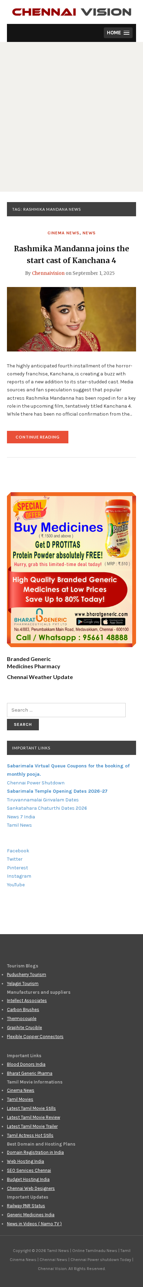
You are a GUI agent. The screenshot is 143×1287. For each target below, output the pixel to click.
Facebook (18, 851)
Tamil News (19, 825)
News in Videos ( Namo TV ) (34, 1223)
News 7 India (21, 817)
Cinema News (63, 233)
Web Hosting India (25, 1161)
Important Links (31, 748)
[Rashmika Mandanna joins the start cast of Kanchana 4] (71, 318)
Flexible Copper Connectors (35, 1036)
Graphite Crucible (24, 1027)
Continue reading (42, 439)
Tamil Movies (20, 1099)
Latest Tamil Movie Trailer (32, 1126)
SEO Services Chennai (29, 1170)
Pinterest (17, 868)
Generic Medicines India (30, 1214)
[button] (118, 32)
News (89, 233)
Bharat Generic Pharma (29, 1073)
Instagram (19, 876)
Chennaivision (48, 273)
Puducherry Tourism (26, 974)
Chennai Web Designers (31, 1188)
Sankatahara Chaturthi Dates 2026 (47, 808)
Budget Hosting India (28, 1179)
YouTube (16, 885)
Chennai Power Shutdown (36, 783)
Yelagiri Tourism (23, 983)
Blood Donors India (26, 1064)
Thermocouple (21, 1018)
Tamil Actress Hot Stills (30, 1135)
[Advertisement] (71, 116)
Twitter (15, 859)
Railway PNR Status (26, 1205)
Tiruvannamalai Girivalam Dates (43, 800)
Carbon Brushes (23, 1009)
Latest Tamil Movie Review (33, 1117)
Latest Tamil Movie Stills (31, 1108)
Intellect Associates (27, 1000)
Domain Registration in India (35, 1152)
